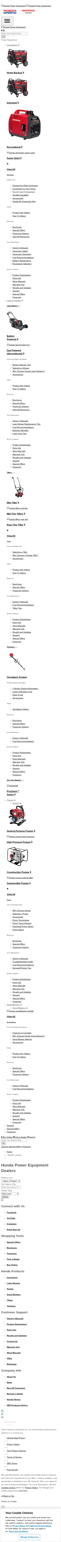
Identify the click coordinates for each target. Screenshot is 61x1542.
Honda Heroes (14, 1399)
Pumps (10, 800)
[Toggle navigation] (7, 21)
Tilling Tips (17, 608)
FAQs (9, 1358)
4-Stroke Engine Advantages (25, 688)
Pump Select (18, 930)
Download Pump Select (22, 926)
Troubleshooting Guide (22, 962)
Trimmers (11, 647)
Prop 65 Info (12, 1470)
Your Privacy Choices (16, 1451)
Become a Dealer (15, 1394)
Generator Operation (21, 254)
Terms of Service (14, 1457)
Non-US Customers (16, 1388)
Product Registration (21, 275)
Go (3, 37)
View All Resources (21, 237)
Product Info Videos (21, 213)
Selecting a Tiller (19, 552)
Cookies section (8, 1487)
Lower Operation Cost (22, 692)
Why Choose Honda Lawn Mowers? (28, 371)
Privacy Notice (13, 1444)
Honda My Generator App (23, 201)
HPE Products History (17, 1405)
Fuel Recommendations (23, 257)
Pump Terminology (20, 920)
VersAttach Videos (20, 709)
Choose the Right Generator (25, 185)
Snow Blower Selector (22, 1039)
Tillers (9, 472)
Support (16, 291)
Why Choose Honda (21, 910)
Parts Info (16, 278)
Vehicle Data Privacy (16, 1438)
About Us (11, 1377)
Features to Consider (21, 1033)
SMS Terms (12, 1463)
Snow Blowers (13, 1005)
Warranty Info (18, 284)
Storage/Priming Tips (21, 968)
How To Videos (19, 216)
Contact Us (12, 1341)
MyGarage (12, 1364)
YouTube (11, 1218)
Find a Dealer (13, 1259)
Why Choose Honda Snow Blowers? (28, 1036)
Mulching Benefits (20, 430)
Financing (16, 297)
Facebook (11, 1212)
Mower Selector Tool (21, 365)
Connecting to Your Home (24, 189)
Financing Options (20, 233)
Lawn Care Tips (19, 433)
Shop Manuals (18, 281)
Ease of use (17, 695)
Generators (12, 45)
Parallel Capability (20, 195)
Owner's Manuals (20, 248)
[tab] (33, 306)
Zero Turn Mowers (14, 780)
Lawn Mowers (12, 306)
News (9, 1382)
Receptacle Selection (21, 264)
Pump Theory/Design (21, 923)
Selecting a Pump (20, 914)
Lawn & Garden (14, 300)
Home (9, 1152)
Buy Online (12, 1265)
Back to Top (9, 1496)
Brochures (17, 227)
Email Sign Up (13, 1229)
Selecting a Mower (20, 368)
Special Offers (18, 230)
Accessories (17, 198)
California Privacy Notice (40, 1525)
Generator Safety (20, 251)
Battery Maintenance (21, 261)
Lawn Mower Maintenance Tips (26, 424)
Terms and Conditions (18, 1531)
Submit (5, 1197)
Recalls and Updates (21, 288)
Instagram (11, 1224)
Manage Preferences (30, 1537)
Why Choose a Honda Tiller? (25, 555)
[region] (30, 1525)
